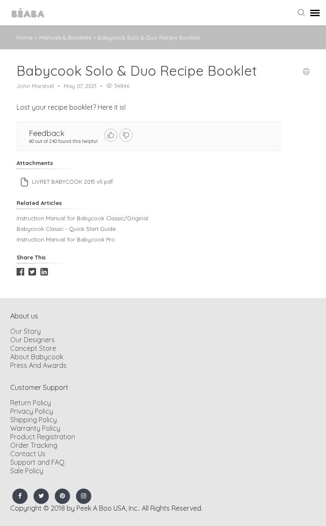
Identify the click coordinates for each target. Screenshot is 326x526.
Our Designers (32, 340)
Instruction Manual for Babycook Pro (66, 239)
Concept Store (33, 348)
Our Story (25, 331)
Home (25, 37)
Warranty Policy (35, 428)
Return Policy (30, 402)
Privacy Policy (31, 411)
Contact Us (27, 453)
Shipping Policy (33, 419)
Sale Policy (26, 470)
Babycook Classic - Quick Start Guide (66, 228)
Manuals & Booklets (66, 37)
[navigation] (315, 12)
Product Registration (42, 436)
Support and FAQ (37, 462)
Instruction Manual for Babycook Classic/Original (82, 218)
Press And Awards (38, 365)
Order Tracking (33, 445)
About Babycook (36, 357)
